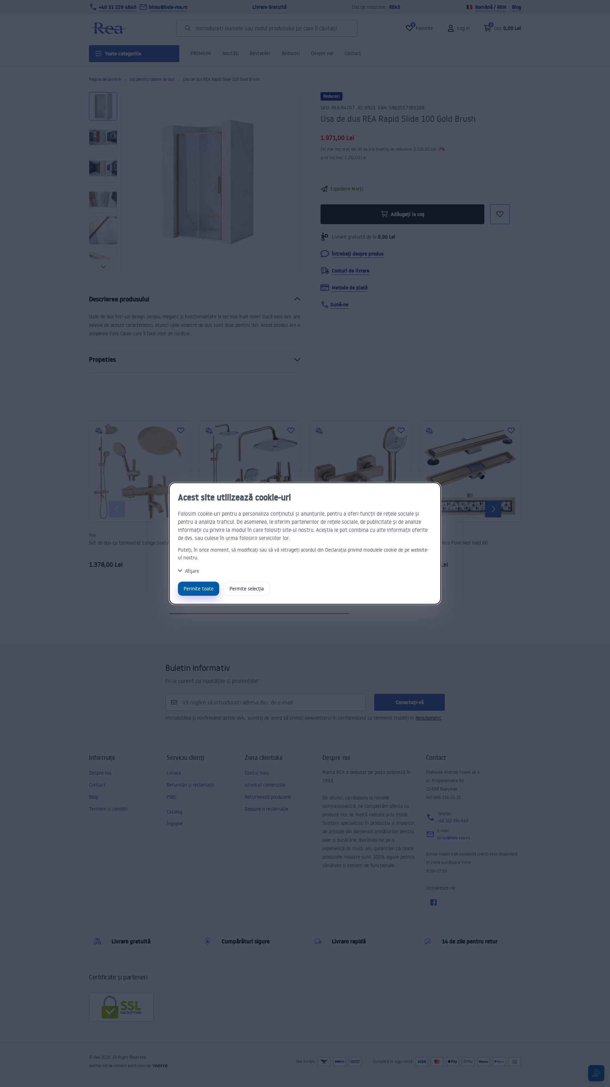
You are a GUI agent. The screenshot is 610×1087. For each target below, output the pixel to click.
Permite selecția (246, 588)
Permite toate (199, 588)
